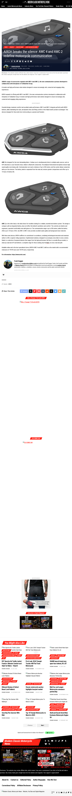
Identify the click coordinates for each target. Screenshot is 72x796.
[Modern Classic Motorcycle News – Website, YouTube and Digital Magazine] (26, 792)
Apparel (16, 653)
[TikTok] (59, 740)
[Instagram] (56, 740)
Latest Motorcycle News (31, 47)
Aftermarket (6, 707)
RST (4, 658)
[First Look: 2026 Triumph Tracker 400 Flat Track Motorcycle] (36, 652)
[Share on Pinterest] (20, 61)
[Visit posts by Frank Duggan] (6, 67)
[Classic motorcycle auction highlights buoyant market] (36, 678)
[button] (3, 2)
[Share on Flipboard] (17, 61)
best (47, 243)
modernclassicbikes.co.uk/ (21, 270)
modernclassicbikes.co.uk (29, 263)
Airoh (22, 43)
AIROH (10, 284)
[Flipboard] (62, 740)
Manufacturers (54, 683)
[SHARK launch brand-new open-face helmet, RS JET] (60, 652)
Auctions (29, 683)
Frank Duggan (15, 66)
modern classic (62, 265)
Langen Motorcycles (56, 681)
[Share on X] (14, 61)
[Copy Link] (64, 291)
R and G (19, 709)
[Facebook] (45, 740)
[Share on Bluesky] (31, 61)
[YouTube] (52, 740)
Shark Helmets (54, 658)
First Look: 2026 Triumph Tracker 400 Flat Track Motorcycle (34, 663)
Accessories (54, 678)
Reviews (19, 655)
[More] (68, 291)
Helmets (18, 43)
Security (5, 683)
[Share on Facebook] (12, 61)
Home (5, 43)
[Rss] (49, 743)
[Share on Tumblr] (23, 61)
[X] (48, 740)
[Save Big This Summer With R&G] (12, 704)
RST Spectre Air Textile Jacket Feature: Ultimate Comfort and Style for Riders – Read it (12, 663)
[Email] (60, 291)
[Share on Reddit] (25, 61)
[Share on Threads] (28, 61)
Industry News (11, 43)
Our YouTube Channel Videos (33, 658)
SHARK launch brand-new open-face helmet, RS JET (58, 662)
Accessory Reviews (7, 653)
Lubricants (53, 709)
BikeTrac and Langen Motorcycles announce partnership (57, 689)
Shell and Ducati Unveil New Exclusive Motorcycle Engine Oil (59, 715)
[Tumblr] (66, 740)
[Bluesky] (3, 275)
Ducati (52, 704)
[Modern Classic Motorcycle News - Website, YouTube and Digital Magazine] (36, 2)
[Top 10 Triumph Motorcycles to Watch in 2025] (36, 704)
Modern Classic (20, 265)
